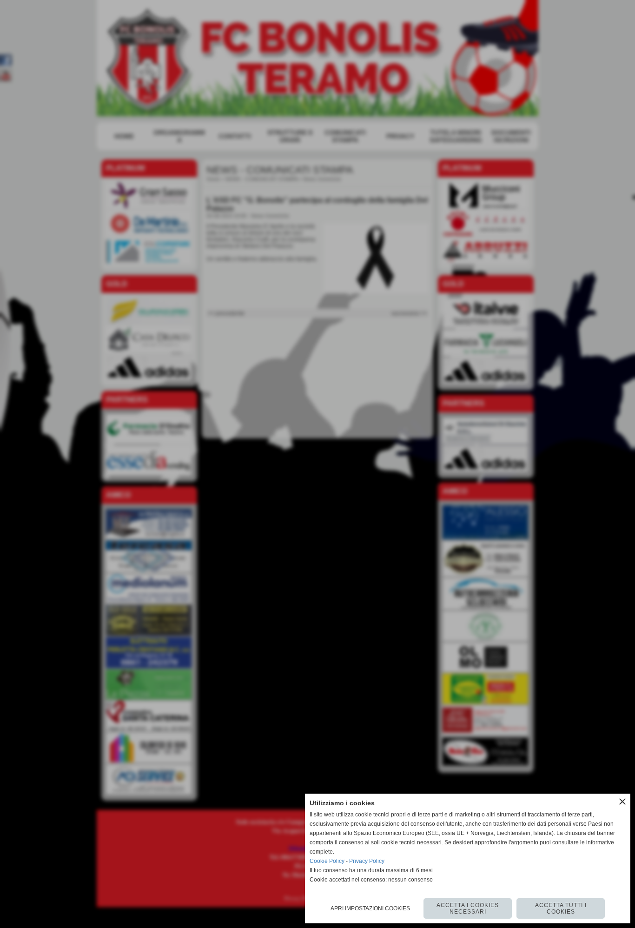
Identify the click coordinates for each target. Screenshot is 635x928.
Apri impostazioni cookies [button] (370, 908)
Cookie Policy (327, 861)
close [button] (622, 801)
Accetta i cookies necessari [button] (468, 908)
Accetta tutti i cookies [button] (561, 908)
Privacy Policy (366, 861)
